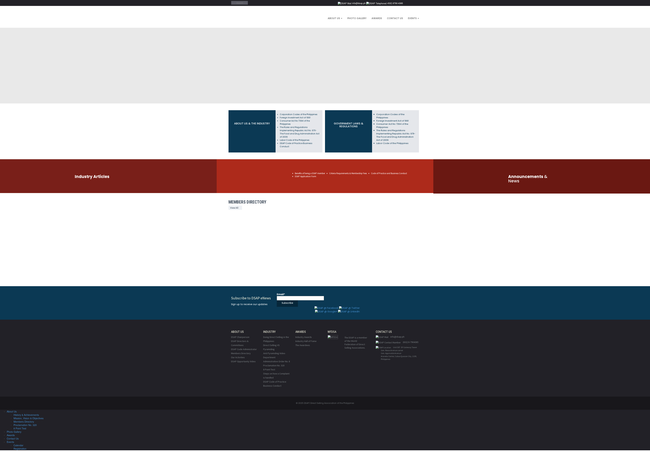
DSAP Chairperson (240, 337)
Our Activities (238, 357)
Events (412, 18)
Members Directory (241, 353)
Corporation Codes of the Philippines (298, 114)
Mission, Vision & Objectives (29, 418)
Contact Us (395, 18)
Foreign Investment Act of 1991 (295, 117)
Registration (20, 448)
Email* (281, 294)
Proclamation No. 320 (273, 365)
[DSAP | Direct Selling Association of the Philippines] (268, 17)
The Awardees (302, 345)
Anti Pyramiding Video (274, 353)
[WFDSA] (333, 336)
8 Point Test (269, 369)
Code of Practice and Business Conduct (389, 173)
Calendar (18, 445)
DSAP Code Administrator (244, 349)
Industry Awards (303, 337)
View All (234, 207)
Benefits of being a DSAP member (310, 173)
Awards (377, 18)
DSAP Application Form (305, 176)
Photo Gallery (356, 18)
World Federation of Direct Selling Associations (354, 344)
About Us (334, 18)
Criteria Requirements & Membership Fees (348, 173)
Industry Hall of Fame (306, 341)
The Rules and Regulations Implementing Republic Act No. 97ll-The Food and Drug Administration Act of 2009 (395, 135)
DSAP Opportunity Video (243, 361)
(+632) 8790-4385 (394, 3)
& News (527, 179)
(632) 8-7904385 (410, 342)
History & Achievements (26, 415)
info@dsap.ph (358, 3)
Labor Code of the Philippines (294, 140)
